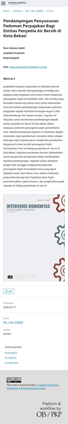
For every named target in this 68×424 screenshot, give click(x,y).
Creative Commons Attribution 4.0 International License (33, 386)
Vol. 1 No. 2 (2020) (34, 10)
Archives (17, 10)
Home (6, 10)
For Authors (11, 357)
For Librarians (11, 362)
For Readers (11, 352)
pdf (10, 291)
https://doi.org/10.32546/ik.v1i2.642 (28, 67)
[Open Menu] (3, 3)
